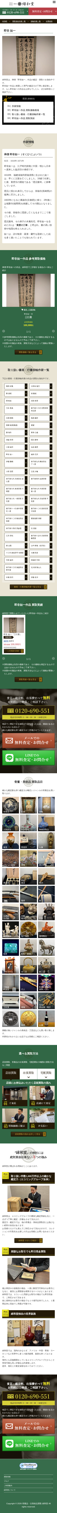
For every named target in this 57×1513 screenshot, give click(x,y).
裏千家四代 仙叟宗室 (38, 479)
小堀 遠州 (9, 447)
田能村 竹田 (35, 560)
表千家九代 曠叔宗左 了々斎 (38, 463)
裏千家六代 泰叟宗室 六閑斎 (15, 490)
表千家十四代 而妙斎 (13, 528)
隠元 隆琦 (34, 440)
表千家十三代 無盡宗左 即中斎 (14, 568)
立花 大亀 (34, 471)
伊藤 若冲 (34, 577)
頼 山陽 (8, 546)
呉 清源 (33, 528)
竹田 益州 (9, 560)
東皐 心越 (34, 432)
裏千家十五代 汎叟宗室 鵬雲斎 (39, 537)
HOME (4, 21)
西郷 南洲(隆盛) (12, 425)
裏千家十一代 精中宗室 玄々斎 (14, 510)
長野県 (6, 641)
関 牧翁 (8, 401)
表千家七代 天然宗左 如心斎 (15, 480)
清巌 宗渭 (9, 440)
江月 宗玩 (9, 536)
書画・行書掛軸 (29, 310)
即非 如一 (9, 454)
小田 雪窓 (9, 471)
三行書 (28, 317)
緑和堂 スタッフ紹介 (28, 1240)
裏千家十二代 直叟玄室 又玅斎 (39, 510)
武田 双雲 (34, 401)
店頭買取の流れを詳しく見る (27, 1134)
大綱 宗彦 (34, 553)
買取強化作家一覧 (19, 21)
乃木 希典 (9, 408)
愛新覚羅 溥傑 (36, 518)
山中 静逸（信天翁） (38, 546)
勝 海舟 (8, 432)
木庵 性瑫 (9, 577)
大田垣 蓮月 (35, 386)
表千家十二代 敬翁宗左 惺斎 (14, 520)
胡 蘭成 (33, 393)
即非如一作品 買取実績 (23, 118)
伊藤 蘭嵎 (9, 462)
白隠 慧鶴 (9, 418)
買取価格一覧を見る (27, 352)
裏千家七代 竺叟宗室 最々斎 (38, 490)
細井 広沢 (34, 454)
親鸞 (32, 425)
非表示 (31, 99)
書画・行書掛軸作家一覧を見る (27, 587)
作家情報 (16, 106)
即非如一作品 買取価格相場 (25, 110)
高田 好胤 (9, 386)
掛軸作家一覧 (36, 21)
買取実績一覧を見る (27, 679)
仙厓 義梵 (34, 447)
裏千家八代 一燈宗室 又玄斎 (15, 500)
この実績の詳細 (13, 651)
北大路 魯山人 (36, 567)
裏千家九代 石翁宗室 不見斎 (39, 500)
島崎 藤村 (34, 418)
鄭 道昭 (8, 393)
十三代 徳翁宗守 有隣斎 (15, 553)
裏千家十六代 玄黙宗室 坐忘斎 (39, 409)
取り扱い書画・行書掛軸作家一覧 (28, 114)
